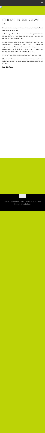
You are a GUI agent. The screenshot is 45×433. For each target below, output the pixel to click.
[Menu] (42, 3)
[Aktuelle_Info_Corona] (22, 257)
